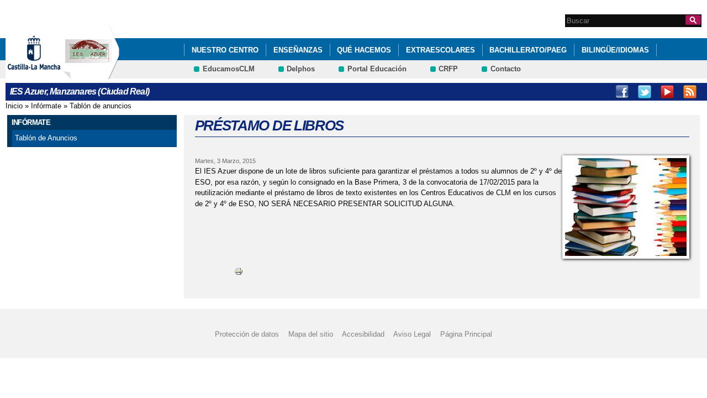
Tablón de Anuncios (46, 138)
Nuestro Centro (225, 50)
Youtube (667, 91)
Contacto (505, 69)
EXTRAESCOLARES (440, 50)
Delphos (301, 69)
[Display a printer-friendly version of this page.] (238, 271)
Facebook (622, 91)
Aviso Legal (412, 334)
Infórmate (46, 106)
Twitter (644, 91)
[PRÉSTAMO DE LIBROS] (625, 207)
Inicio (14, 106)
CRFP (448, 69)
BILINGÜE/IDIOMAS (615, 50)
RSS (690, 91)
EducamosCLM (229, 69)
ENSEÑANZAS (298, 50)
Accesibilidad (363, 334)
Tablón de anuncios (100, 106)
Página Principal (466, 334)
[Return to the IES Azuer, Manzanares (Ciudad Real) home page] (91, 74)
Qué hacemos (364, 50)
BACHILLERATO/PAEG (528, 50)
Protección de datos (247, 334)
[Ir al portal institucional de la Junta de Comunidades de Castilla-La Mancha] (48, 74)
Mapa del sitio (310, 334)
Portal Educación (377, 69)
